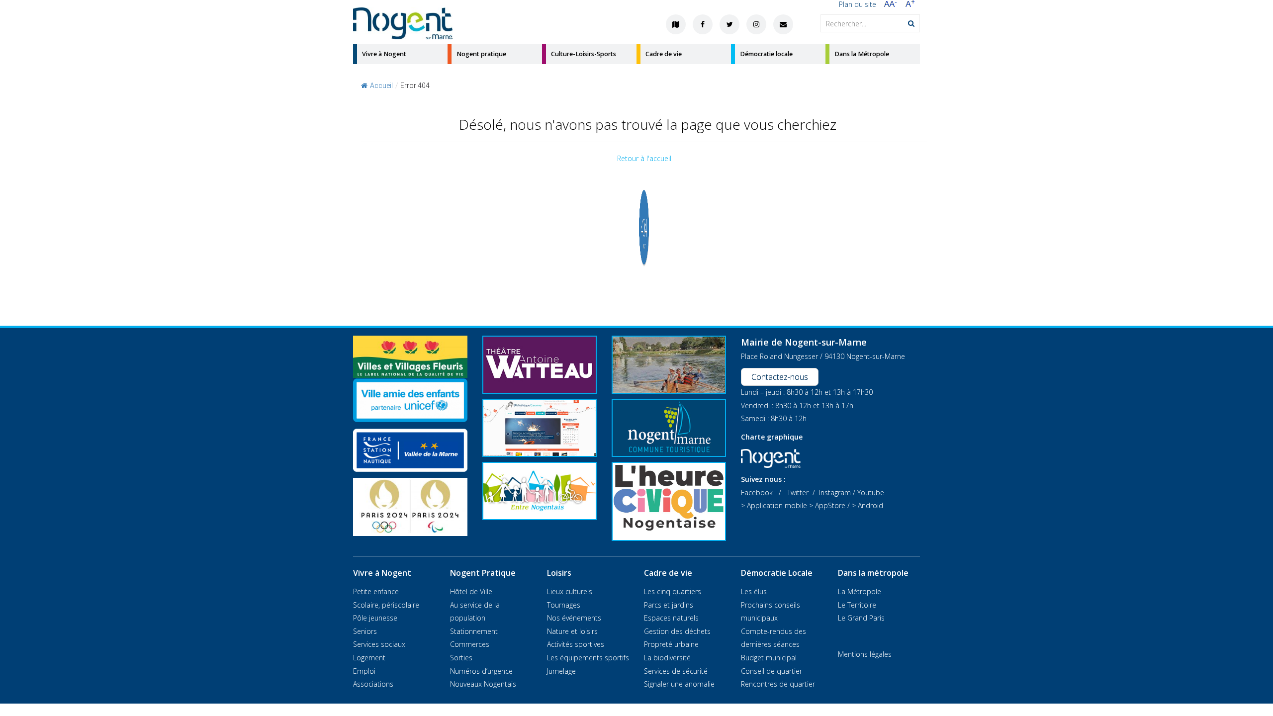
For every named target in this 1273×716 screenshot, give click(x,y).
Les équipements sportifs (588, 657)
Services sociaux (379, 644)
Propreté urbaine (671, 644)
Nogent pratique (481, 54)
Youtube (870, 492)
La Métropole (859, 591)
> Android (867, 505)
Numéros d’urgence (481, 671)
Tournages (563, 605)
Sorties (461, 657)
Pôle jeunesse (375, 618)
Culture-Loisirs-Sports (583, 54)
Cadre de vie (663, 54)
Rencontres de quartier (778, 684)
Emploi (364, 671)
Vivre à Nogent (384, 54)
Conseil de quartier (771, 671)
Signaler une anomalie (679, 684)
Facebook (757, 492)
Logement (369, 657)
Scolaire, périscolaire (386, 605)
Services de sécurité (676, 671)
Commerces (469, 644)
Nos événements (574, 618)
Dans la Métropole (861, 54)
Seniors (365, 631)
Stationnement (474, 631)
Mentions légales (865, 654)
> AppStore (827, 505)
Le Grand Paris (861, 618)
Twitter (798, 492)
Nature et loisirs (572, 631)
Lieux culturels (569, 591)
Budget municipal (769, 657)
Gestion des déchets (677, 631)
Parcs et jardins (668, 605)
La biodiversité (667, 657)
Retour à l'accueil (644, 158)
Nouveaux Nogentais (483, 684)
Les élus (754, 591)
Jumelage (561, 671)
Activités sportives (575, 644)
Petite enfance (376, 591)
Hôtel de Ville (471, 591)
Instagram (835, 492)
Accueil (381, 86)
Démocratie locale (766, 54)
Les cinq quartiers (672, 591)
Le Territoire (857, 605)
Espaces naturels (671, 618)
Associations (373, 684)
